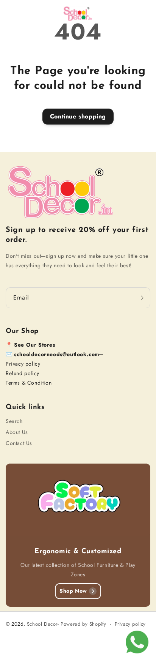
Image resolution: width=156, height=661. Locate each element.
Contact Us (19, 443)
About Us (17, 432)
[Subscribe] (142, 298)
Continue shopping (78, 116)
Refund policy (22, 373)
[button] (11, 13)
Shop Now (73, 591)
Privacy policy (23, 364)
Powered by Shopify (83, 624)
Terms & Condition (28, 383)
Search (14, 421)
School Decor (42, 624)
